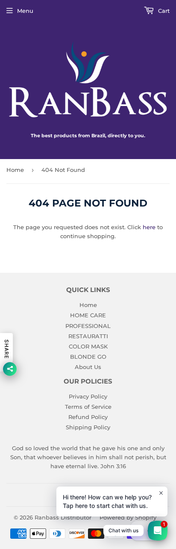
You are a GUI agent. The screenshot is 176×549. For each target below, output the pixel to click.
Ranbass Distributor (63, 517)
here (149, 227)
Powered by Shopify (128, 517)
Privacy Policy (88, 396)
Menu (25, 10)
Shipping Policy (88, 427)
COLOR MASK (88, 346)
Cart (163, 10)
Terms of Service (88, 406)
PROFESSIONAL (88, 325)
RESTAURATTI (88, 336)
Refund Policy (88, 416)
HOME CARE (88, 315)
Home (15, 169)
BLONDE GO (88, 356)
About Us (88, 366)
